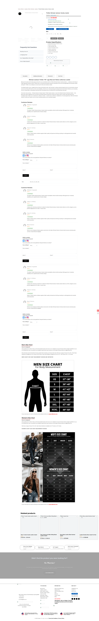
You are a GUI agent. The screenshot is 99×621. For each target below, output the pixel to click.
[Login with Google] (26, 155)
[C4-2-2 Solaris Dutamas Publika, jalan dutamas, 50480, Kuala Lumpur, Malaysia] (61, 614)
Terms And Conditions (53, 618)
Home (19, 9)
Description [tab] (25, 76)
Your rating (26, 159)
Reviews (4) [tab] (50, 76)
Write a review (53, 15)
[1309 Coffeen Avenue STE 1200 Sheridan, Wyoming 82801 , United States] (23, 614)
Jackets (26, 9)
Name (24, 170)
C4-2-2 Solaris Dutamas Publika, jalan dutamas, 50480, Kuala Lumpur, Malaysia (70, 614)
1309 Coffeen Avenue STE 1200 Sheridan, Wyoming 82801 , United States (31, 614)
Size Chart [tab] (60, 76)
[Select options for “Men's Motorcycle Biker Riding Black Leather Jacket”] (57, 527)
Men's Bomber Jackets (32, 9)
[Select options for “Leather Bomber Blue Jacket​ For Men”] (97, 527)
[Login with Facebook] (23, 155)
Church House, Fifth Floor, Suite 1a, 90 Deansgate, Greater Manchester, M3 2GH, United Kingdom (51, 614)
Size (47, 31)
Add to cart (54, 38)
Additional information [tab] (37, 76)
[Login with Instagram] (28, 155)
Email (51, 170)
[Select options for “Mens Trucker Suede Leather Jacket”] (38, 527)
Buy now (61, 38)
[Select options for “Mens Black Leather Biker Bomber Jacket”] (77, 527)
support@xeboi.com (53, 414)
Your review (26, 163)
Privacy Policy (61, 618)
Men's (22, 9)
